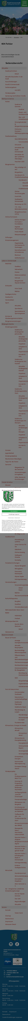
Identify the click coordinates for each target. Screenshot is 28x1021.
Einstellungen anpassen (14, 514)
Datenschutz (11, 517)
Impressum (17, 517)
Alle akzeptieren (14, 511)
